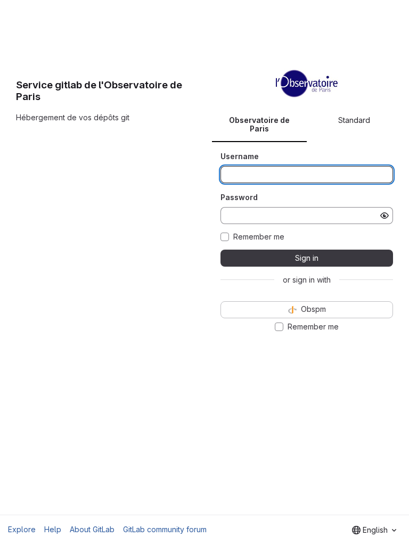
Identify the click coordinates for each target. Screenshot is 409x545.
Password (239, 197)
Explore (22, 529)
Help (52, 529)
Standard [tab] (354, 120)
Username (239, 156)
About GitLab (92, 529)
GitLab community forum (165, 529)
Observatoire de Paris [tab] (259, 124)
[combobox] (374, 530)
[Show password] (384, 215)
